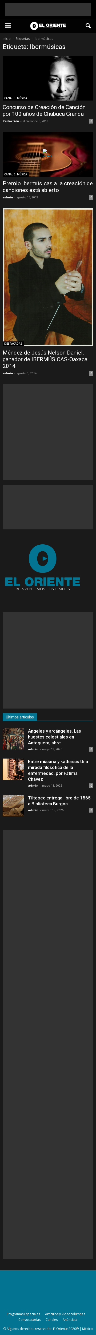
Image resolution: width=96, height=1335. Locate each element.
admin (8, 197)
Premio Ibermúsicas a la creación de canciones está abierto (48, 186)
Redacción (11, 121)
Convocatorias (29, 1319)
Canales (52, 1319)
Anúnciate (70, 1319)
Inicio (7, 38)
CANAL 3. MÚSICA (15, 98)
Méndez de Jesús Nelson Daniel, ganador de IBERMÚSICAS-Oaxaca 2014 (45, 359)
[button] (88, 26)
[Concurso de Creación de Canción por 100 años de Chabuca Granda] (48, 78)
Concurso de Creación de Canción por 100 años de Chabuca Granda (44, 110)
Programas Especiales (23, 1314)
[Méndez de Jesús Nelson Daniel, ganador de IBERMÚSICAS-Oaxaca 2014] (48, 277)
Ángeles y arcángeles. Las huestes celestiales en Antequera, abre (54, 736)
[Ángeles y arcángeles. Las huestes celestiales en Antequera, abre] (13, 738)
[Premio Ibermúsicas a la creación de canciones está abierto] (48, 154)
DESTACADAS (13, 343)
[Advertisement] (48, 9)
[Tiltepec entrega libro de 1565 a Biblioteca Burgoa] (13, 805)
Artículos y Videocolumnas (65, 1314)
